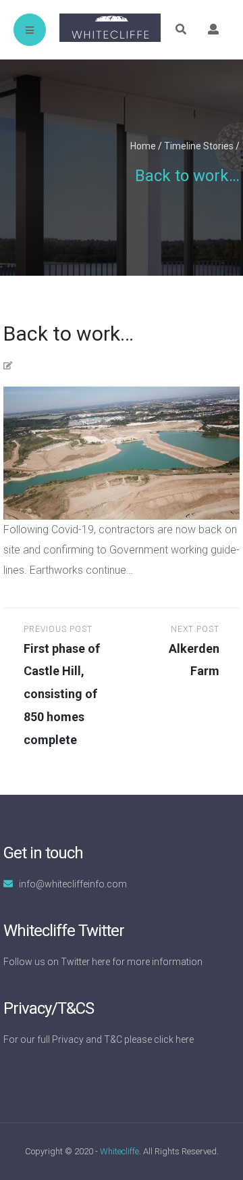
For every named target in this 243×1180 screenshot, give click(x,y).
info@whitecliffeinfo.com (73, 884)
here (101, 961)
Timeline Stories (199, 146)
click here (174, 1039)
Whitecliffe (119, 1151)
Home (143, 146)
